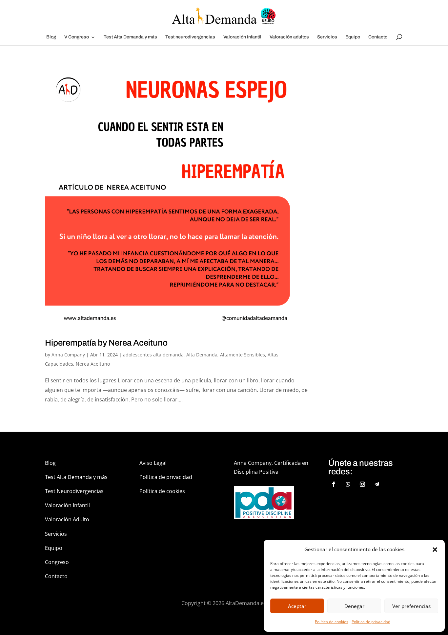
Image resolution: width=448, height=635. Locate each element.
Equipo (352, 37)
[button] (435, 549)
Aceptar (297, 606)
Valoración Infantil (242, 37)
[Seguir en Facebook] (333, 484)
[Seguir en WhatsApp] (348, 484)
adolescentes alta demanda (153, 355)
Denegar (354, 606)
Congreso (57, 562)
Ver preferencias (411, 606)
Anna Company (68, 355)
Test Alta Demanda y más (130, 37)
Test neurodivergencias (190, 37)
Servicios (327, 37)
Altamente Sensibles (242, 355)
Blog (51, 37)
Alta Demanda (201, 355)
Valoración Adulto (67, 519)
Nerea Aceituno (93, 364)
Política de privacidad (371, 621)
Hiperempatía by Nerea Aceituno (106, 342)
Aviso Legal (153, 462)
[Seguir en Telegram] (377, 484)
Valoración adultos (289, 37)
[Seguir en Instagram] (362, 484)
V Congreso (76, 37)
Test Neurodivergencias (74, 491)
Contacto (377, 37)
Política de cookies (331, 621)
